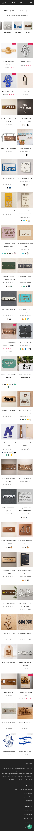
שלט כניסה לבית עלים (25, 178)
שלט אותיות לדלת (25, 118)
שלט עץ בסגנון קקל (8, 603)
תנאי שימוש (29, 811)
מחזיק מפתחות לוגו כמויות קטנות (25, 604)
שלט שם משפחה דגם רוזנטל (25, 277)
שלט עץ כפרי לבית (25, 478)
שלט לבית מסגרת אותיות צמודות (8, 179)
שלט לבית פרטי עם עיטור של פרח (9, 245)
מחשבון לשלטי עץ (27, 793)
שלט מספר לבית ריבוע (25, 541)
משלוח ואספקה (27, 797)
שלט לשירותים (25, 91)
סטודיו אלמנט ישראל (12, 827)
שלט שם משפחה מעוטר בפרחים (8, 376)
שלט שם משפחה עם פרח (8, 310)
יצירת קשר (29, 801)
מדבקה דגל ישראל (25, 752)
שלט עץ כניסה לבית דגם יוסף (8, 479)
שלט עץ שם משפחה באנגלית (8, 411)
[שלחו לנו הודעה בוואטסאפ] (29, 826)
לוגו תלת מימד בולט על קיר (8, 444)
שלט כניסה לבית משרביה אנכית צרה (25, 212)
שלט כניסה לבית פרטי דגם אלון (25, 571)
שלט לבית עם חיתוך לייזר (25, 310)
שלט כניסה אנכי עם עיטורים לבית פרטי (25, 411)
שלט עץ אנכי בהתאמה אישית (25, 444)
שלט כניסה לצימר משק (8, 148)
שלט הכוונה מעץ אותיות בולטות (8, 119)
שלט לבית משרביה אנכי (8, 211)
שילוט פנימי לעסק (25, 148)
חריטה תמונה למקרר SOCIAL (25, 693)
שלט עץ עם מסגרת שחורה (9, 571)
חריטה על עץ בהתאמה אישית (25, 723)
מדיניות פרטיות (28, 818)
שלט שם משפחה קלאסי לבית (25, 245)
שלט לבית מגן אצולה (25, 342)
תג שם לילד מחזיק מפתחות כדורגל (9, 634)
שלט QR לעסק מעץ (8, 663)
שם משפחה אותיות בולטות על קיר (25, 376)
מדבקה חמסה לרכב (9, 752)
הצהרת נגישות (28, 822)
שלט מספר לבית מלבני (9, 541)
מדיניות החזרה (28, 814)
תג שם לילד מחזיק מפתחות (25, 664)
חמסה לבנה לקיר (25, 62)
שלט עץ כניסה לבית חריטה (8, 723)
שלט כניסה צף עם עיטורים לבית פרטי (25, 509)
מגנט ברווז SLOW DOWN (8, 63)
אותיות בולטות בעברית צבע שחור (25, 634)
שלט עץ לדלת (8, 692)
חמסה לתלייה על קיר (8, 91)
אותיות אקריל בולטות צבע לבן (8, 509)
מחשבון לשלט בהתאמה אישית (23, 789)
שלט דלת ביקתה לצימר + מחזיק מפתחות (8, 343)
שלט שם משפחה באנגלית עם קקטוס (9, 277)
